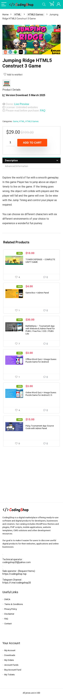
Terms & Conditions (13, 604)
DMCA (7, 599)
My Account (9, 650)
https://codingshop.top (14, 574)
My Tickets (9, 674)
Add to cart (32, 142)
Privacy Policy (10, 609)
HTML (18, 14)
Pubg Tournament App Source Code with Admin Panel (40, 427)
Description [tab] (11, 160)
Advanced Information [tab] (16, 166)
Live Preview (21, 104)
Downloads (9, 655)
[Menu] (4, 4)
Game (15, 121)
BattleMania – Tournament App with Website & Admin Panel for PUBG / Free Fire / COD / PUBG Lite (40, 330)
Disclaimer (9, 614)
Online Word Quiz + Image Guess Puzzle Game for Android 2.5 (41, 393)
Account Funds (11, 665)
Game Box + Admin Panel (37, 292)
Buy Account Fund (12, 670)
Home (5, 14)
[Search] (44, 4)
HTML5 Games (35, 14)
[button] (59, 26)
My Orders (9, 660)
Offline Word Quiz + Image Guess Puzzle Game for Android (41, 360)
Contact (8, 623)
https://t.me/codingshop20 (16, 582)
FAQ (42, 110)
